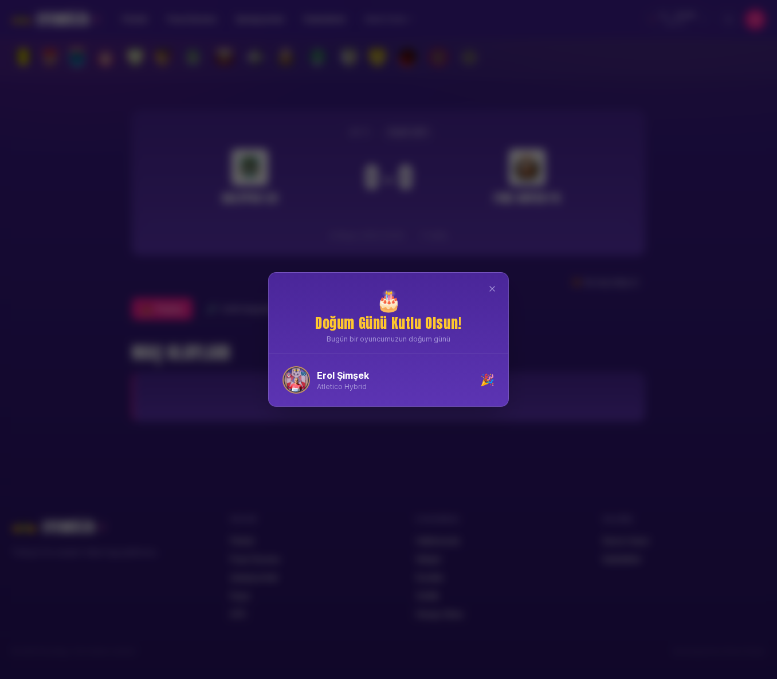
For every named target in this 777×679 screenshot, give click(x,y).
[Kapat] (492, 289)
